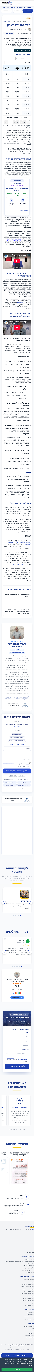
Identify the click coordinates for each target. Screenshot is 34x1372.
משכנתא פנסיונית (29, 1280)
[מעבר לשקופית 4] (15, 915)
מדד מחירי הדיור (29, 1319)
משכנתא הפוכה (29, 1296)
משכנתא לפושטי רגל (28, 1298)
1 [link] (28, 122)
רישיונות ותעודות (29, 1336)
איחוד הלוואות (30, 1273)
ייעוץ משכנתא (17, 21)
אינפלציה (20, 302)
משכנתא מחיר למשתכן (27, 1294)
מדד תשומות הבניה (14, 240)
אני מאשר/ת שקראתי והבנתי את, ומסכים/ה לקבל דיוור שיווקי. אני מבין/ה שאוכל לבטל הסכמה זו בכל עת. (16, 764)
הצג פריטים (17, 58)
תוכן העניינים (9, 33)
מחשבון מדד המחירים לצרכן (22, 50)
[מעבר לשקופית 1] (20, 915)
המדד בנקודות (17, 68)
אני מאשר (17, 1369)
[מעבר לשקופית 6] (12, 966)
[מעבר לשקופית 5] (13, 915)
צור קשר (31, 1331)
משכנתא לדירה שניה (28, 1291)
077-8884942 (13, 1213)
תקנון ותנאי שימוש (29, 1326)
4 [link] (17, 122)
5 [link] (14, 122)
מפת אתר (31, 1333)
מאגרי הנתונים (18, 564)
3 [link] (21, 122)
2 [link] (24, 122)
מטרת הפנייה (25, 1049)
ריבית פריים (30, 1312)
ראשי (24, 21)
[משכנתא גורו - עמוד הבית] (7, 3)
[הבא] (3, 902)
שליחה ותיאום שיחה (18, 1066)
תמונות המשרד (30, 1338)
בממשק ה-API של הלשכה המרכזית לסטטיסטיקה (19, 543)
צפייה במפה (30, 1252)
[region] (17, 1111)
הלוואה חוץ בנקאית (28, 1266)
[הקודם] (31, 902)
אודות (32, 1329)
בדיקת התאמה (28, 11)
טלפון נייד (26, 1041)
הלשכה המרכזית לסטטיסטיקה (18, 131)
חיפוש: (27, 63)
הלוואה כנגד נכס (29, 1268)
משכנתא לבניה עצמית (28, 1284)
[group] (17, 1168)
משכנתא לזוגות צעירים (27, 1287)
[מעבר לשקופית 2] (18, 915)
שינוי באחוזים (7, 68)
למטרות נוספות (24, 211)
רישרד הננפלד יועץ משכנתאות (18, 29)
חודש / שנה (26, 68)
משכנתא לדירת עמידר (28, 1282)
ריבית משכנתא (30, 1315)
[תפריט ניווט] (31, 3)
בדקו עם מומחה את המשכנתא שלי (17, 771)
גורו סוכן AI (17, 11)
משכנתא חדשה (29, 1305)
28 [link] (6, 122)
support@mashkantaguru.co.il (14, 1206)
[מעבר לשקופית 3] (17, 966)
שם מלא (27, 1032)
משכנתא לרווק (30, 1303)
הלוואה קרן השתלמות (28, 1270)
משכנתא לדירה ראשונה (27, 1289)
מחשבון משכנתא (20, 3)
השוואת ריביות (6, 11)
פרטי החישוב (17, 730)
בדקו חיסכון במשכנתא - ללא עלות (17, 1355)
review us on (15, 997)
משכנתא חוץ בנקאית (28, 1301)
